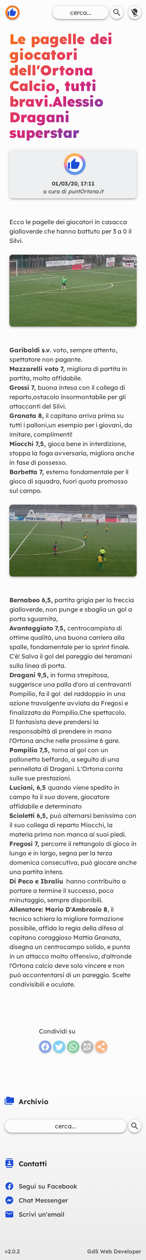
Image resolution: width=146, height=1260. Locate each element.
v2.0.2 (12, 1251)
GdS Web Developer (114, 1251)
